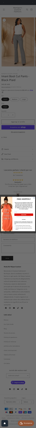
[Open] (4, 423)
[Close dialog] (34, 198)
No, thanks (23, 219)
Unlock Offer (23, 214)
